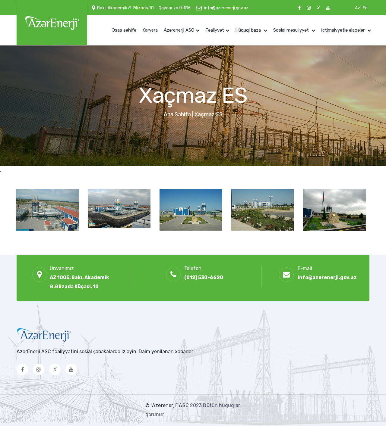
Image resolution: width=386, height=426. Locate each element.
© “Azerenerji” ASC (167, 405)
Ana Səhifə (177, 114)
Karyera (150, 30)
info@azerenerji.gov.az (226, 8)
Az (357, 8)
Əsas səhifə (124, 30)
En (365, 8)
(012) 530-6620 (203, 277)
